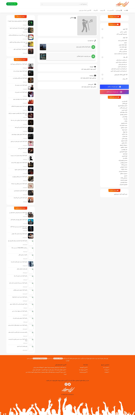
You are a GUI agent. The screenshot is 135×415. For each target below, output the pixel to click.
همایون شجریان (123, 184)
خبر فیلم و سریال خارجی (121, 62)
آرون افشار (124, 103)
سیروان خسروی (123, 145)
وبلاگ (95, 10)
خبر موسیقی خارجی (122, 66)
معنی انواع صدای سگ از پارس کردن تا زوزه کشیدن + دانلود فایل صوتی (48, 370)
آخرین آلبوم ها (83, 367)
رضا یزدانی (124, 136)
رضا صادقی (124, 134)
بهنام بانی (124, 116)
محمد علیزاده (124, 169)
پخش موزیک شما (12, 4)
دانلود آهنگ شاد (123, 47)
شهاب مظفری (124, 147)
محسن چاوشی (123, 162)
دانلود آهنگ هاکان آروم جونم (83, 47)
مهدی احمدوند (123, 180)
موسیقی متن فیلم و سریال (120, 53)
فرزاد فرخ (125, 154)
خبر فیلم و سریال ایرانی (121, 60)
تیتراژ (125, 42)
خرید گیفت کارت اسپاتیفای (120, 194)
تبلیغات (102, 10)
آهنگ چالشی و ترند (122, 40)
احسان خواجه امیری (122, 105)
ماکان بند (125, 158)
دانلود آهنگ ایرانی (123, 45)
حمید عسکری (124, 127)
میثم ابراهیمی (123, 182)
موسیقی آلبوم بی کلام (122, 34)
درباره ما (106, 370)
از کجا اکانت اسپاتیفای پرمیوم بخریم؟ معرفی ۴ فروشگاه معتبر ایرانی (49, 367)
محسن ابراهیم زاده (123, 160)
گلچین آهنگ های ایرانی (84, 10)
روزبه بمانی (124, 138)
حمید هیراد (124, 130)
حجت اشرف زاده (123, 125)
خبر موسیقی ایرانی (122, 64)
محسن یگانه (124, 165)
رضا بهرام (125, 132)
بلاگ (124, 57)
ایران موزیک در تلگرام (113, 86)
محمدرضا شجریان (123, 171)
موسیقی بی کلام (123, 51)
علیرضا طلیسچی (123, 151)
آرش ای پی (124, 101)
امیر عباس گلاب (123, 108)
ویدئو (124, 79)
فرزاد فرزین (124, 156)
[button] (102, 29)
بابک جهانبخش (123, 112)
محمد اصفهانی (123, 167)
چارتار (126, 121)
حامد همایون (124, 123)
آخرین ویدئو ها (83, 372)
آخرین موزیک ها (83, 370)
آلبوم (124, 29)
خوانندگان (118, 10)
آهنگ (124, 38)
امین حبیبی (124, 110)
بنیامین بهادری (123, 114)
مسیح (125, 176)
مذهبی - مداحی (123, 32)
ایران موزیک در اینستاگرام (113, 92)
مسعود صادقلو (123, 173)
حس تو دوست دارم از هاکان (84, 56)
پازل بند (125, 119)
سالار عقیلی (124, 143)
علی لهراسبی (124, 149)
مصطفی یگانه (124, 178)
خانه (125, 10)
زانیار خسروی (124, 141)
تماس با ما (109, 10)
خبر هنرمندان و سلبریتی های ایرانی (119, 69)
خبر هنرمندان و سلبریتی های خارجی (119, 71)
